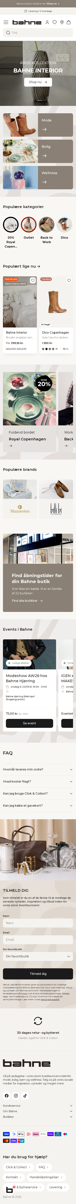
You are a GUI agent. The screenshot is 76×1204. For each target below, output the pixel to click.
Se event (29, 723)
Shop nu (35, 82)
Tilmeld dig (38, 974)
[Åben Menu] (6, 22)
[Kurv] (69, 22)
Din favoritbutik (12, 949)
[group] (11, 233)
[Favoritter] (54, 22)
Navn (6, 916)
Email (6, 932)
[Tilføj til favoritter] (33, 280)
